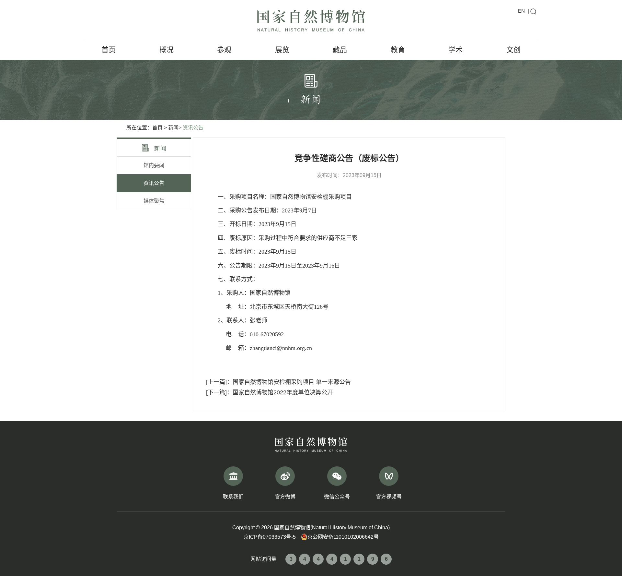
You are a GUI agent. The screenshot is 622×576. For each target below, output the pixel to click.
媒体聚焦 (154, 201)
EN (521, 11)
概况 (166, 50)
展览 (282, 50)
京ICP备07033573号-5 (270, 537)
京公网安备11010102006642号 (343, 537)
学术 (455, 50)
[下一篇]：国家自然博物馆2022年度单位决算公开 (269, 392)
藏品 (340, 50)
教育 (398, 50)
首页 (108, 50)
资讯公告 (193, 127)
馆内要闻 (154, 165)
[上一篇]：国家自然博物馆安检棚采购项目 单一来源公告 (278, 382)
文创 (513, 50)
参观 (224, 50)
